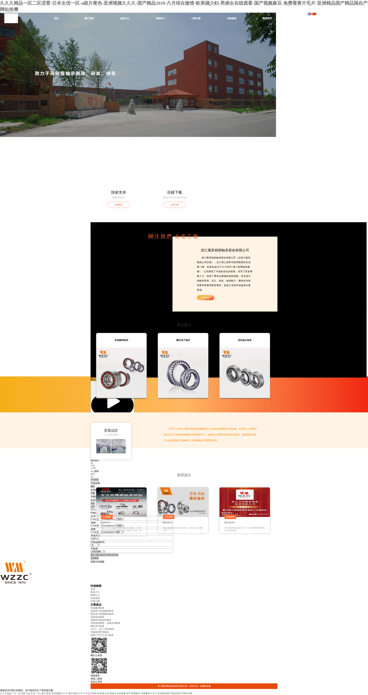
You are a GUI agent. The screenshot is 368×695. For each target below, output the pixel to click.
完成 (116, 555)
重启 (102, 555)
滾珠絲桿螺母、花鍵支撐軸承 (105, 623)
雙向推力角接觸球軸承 (102, 614)
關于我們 (89, 18)
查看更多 (119, 205)
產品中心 (125, 18)
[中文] (310, 14)
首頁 (56, 18)
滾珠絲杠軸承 (97, 617)
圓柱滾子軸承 (97, 626)
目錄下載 (175, 205)
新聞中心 (160, 18)
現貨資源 (231, 18)
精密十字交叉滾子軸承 (102, 635)
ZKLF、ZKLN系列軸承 (102, 629)
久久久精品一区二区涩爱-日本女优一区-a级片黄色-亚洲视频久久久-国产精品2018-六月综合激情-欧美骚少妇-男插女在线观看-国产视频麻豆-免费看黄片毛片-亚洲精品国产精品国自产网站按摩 (96, 693)
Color (93, 519)
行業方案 (196, 18)
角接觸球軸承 (97, 608)
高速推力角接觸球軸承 (102, 611)
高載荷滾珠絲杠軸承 (101, 620)
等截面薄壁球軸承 (100, 632)
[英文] (314, 14)
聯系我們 (267, 18)
